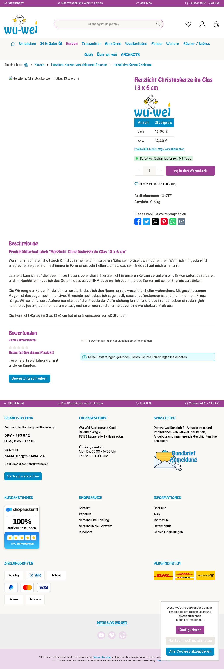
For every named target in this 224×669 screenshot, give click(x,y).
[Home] (13, 43)
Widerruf (85, 514)
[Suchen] (158, 24)
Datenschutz (163, 526)
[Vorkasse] (13, 599)
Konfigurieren (190, 630)
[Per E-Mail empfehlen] (181, 221)
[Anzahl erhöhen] (160, 171)
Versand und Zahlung (94, 520)
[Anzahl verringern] (138, 171)
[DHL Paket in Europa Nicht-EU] (184, 575)
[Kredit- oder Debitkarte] (35, 587)
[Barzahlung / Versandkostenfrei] (13, 575)
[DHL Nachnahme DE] (205, 575)
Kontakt (84, 508)
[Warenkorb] (215, 24)
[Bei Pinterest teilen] (164, 221)
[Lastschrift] (35, 575)
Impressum (161, 520)
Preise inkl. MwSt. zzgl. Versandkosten (159, 149)
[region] (67, 123)
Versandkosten (102, 657)
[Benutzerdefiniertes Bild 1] (176, 460)
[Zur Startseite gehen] (20, 24)
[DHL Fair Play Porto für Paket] (163, 575)
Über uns (160, 508)
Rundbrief (85, 532)
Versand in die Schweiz (95, 526)
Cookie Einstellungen (168, 532)
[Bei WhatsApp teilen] (172, 221)
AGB (157, 514)
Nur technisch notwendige (190, 640)
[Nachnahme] (35, 599)
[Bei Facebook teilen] (137, 221)
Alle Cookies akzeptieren (190, 651)
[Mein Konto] (202, 24)
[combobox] (104, 24)
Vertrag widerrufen (23, 476)
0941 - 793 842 (17, 435)
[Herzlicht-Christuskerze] (67, 123)
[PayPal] (11, 587)
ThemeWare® (164, 660)
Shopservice (90, 497)
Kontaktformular (37, 463)
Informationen (167, 497)
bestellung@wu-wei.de (24, 456)
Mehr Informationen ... (190, 619)
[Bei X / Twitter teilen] (155, 221)
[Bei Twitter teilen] (146, 221)
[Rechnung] (56, 575)
